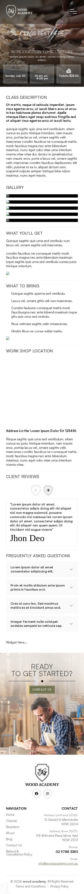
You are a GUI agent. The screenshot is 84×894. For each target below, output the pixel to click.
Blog (9, 839)
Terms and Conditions (30, 886)
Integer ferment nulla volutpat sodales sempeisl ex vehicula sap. (36, 624)
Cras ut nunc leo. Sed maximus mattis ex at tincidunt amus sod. (36, 606)
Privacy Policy (59, 886)
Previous (36, 490)
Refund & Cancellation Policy (19, 852)
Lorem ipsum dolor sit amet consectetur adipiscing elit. (32, 569)
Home (10, 815)
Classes (11, 821)
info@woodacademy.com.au (58, 863)
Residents (13, 827)
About (10, 833)
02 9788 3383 (67, 852)
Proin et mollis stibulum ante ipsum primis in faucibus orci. (38, 587)
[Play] (42, 196)
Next (48, 490)
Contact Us (42, 689)
